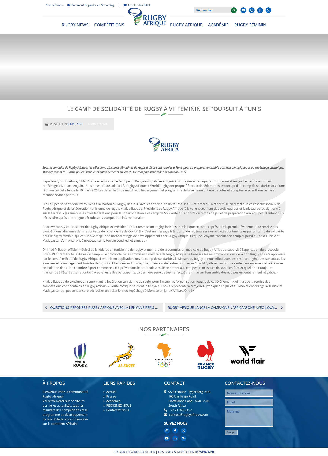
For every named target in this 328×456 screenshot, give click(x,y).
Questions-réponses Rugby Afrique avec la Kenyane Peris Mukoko (105, 307)
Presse (111, 396)
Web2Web (206, 452)
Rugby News (75, 25)
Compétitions (109, 25)
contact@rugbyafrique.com (188, 415)
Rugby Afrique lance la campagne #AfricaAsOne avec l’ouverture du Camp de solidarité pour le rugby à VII (223, 307)
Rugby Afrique (186, 25)
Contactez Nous (117, 410)
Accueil (111, 392)
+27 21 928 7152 (180, 410)
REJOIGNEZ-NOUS (118, 405)
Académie (218, 25)
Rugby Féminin (250, 25)
